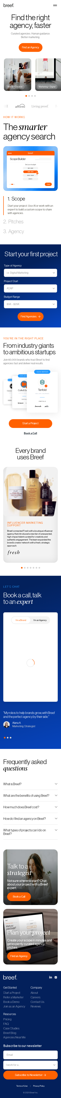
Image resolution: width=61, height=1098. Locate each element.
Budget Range (12, 297)
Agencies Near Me (14, 1037)
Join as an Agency (14, 1006)
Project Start (11, 281)
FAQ (6, 1023)
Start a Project (11, 992)
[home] (30, 5)
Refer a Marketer (13, 997)
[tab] (26, 96)
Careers (36, 997)
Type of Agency (13, 265)
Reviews (36, 1006)
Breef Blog (9, 1032)
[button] (55, 5)
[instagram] (56, 977)
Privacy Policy (39, 1086)
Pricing (7, 1019)
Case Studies (11, 1028)
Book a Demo (11, 1001)
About (34, 992)
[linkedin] (51, 977)
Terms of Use (21, 1086)
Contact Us (37, 1001)
